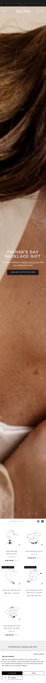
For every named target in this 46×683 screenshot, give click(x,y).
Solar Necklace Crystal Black (11, 627)
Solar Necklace (34, 551)
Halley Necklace (12, 590)
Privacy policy (39, 654)
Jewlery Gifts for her (23, 272)
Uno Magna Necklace (12, 552)
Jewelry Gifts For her (30, 262)
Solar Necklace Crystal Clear (34, 591)
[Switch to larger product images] (38, 521)
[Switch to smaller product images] (42, 521)
